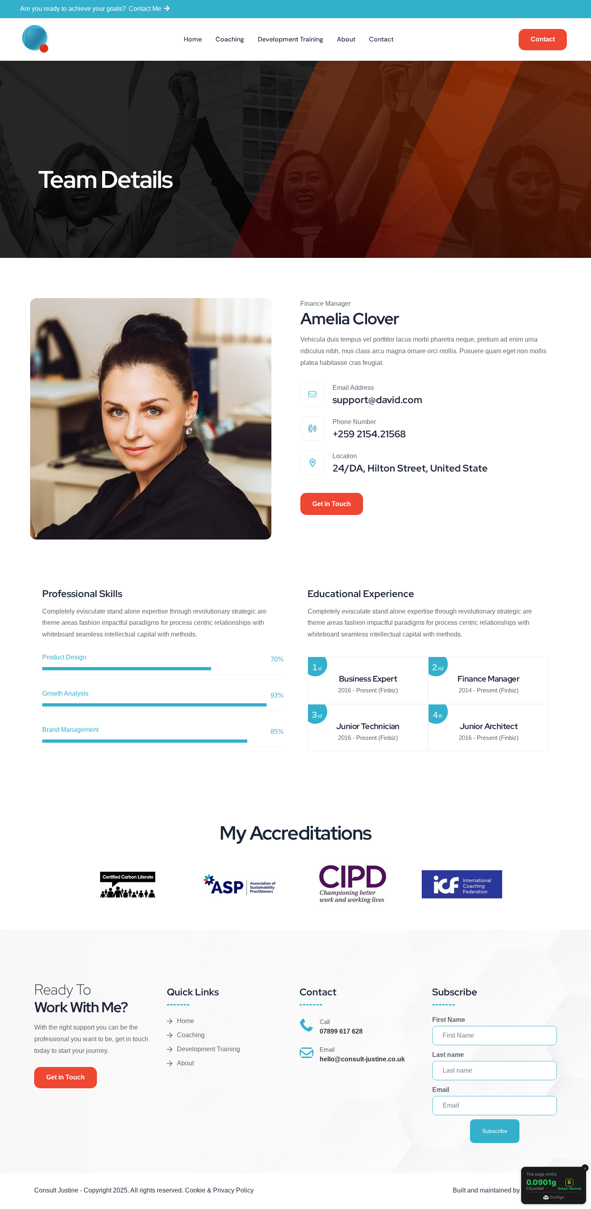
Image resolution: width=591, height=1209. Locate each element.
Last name (448, 1054)
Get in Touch (331, 503)
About (346, 39)
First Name (448, 1019)
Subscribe (494, 1131)
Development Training (290, 39)
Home (193, 39)
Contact (381, 39)
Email (440, 1089)
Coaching (229, 39)
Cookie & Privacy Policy (219, 1190)
